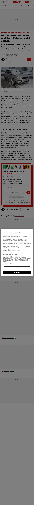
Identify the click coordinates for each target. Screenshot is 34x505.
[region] (17, 252)
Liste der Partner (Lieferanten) (9, 263)
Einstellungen (17, 268)
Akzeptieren (17, 272)
